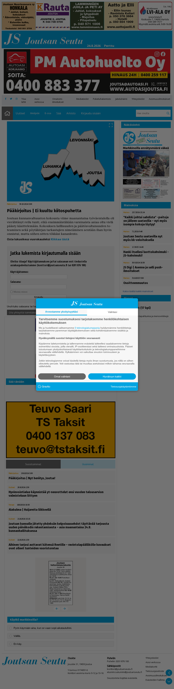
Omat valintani (62, 376)
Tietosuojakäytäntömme (123, 386)
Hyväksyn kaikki (112, 376)
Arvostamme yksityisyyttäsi (61, 311)
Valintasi (112, 311)
